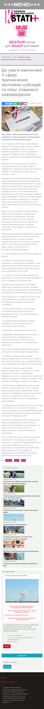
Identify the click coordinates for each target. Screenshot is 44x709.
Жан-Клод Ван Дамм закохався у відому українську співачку (22, 611)
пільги (17, 460)
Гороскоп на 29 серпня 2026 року (16, 615)
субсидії (9, 460)
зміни (23, 460)
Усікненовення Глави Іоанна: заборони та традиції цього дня (22, 618)
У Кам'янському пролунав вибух (15, 524)
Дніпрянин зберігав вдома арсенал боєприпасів (21, 551)
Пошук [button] (7, 667)
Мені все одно (12, 642)
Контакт (3, 678)
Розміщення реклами (8, 682)
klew (19, 694)
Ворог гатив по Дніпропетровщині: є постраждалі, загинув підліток (22, 606)
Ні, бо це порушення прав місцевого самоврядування (20, 638)
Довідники (22, 655)
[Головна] (22, 16)
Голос (7, 646)
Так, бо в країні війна (14, 635)
